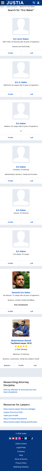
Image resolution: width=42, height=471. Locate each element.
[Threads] (22, 438)
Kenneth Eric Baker (21, 292)
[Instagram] (19, 438)
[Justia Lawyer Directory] (32, 438)
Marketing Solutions (21, 467)
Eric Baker (21, 123)
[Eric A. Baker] (21, 69)
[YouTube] (13, 438)
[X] (29, 438)
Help (21, 455)
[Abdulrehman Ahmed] (21, 328)
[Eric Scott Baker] (21, 26)
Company (21, 451)
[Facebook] (16, 438)
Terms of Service (21, 459)
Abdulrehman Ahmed (21, 340)
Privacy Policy (21, 463)
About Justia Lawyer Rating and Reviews (20, 422)
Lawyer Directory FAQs (13, 412)
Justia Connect (21, 444)
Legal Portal (21, 447)
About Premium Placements (15, 418)
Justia (2, 6)
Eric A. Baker (21, 82)
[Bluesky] (25, 438)
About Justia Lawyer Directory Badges (19, 409)
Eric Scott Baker (21, 39)
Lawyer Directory (12, 6)
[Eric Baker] (21, 111)
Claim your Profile (11, 415)
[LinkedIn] (10, 438)
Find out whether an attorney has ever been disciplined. (20, 390)
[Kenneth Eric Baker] (21, 280)
